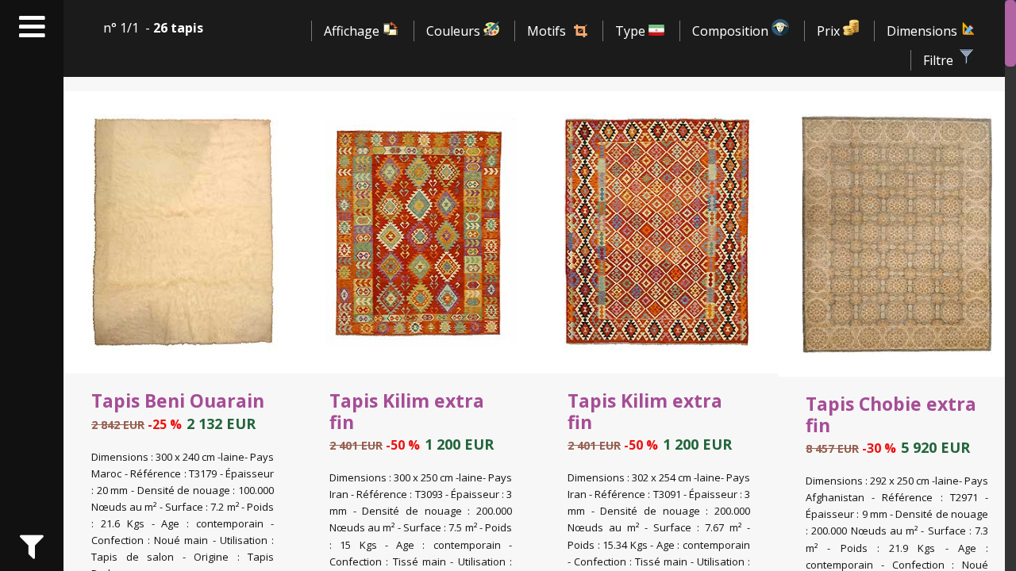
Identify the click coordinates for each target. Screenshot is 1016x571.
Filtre (939, 60)
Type (631, 31)
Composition (732, 31)
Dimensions (923, 31)
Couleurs (454, 31)
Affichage (353, 31)
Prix (830, 31)
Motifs (546, 31)
